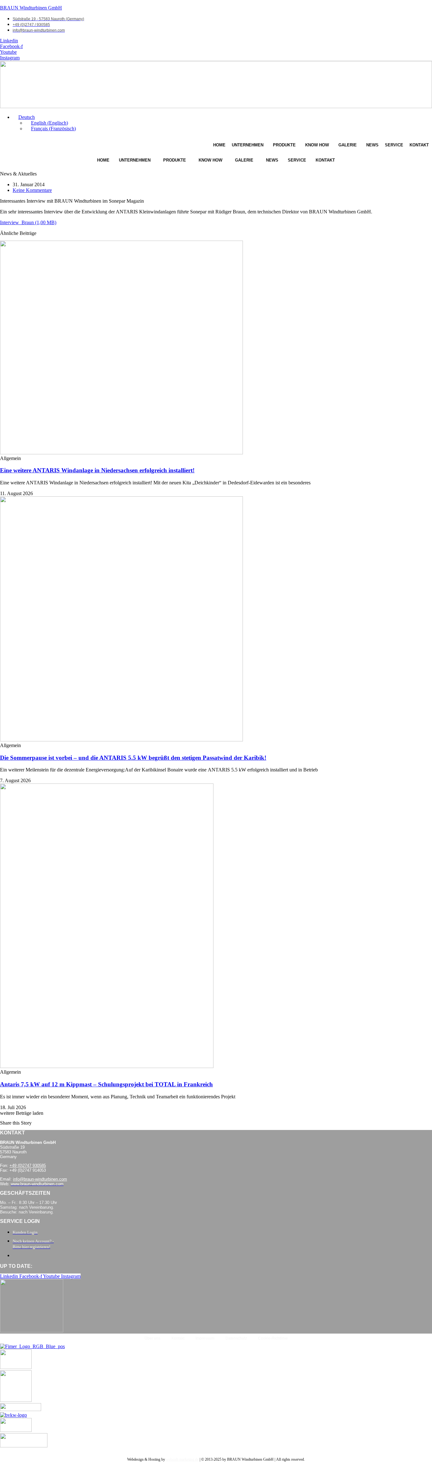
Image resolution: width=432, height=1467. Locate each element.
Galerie (347, 145)
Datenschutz (236, 1338)
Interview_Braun (17, 222)
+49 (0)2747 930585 (27, 1165)
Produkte (284, 145)
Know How (317, 145)
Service (394, 145)
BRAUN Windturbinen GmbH (31, 7)
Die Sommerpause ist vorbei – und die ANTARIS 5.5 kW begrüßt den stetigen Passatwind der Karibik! (133, 757)
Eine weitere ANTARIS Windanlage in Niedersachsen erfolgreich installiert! (97, 470)
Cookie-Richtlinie (273, 1338)
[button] (24, 117)
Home (219, 145)
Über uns (152, 1338)
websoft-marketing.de (182, 1459)
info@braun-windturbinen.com (40, 1179)
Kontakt (419, 145)
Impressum (204, 1338)
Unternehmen (247, 145)
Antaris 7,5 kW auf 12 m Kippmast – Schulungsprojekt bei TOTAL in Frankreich (106, 1084)
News (372, 145)
